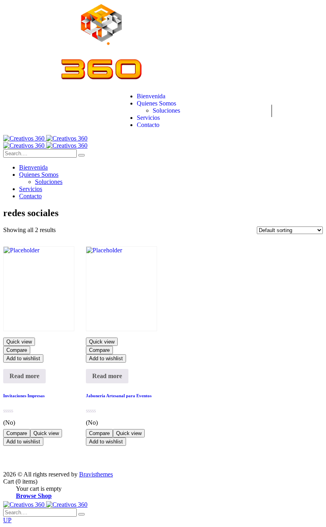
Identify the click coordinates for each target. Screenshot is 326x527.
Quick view (19, 342)
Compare (16, 350)
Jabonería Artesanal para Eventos (118, 395)
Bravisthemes (96, 474)
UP (7, 520)
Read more (24, 376)
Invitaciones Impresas (24, 395)
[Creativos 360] (45, 138)
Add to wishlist (23, 358)
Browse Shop (34, 495)
